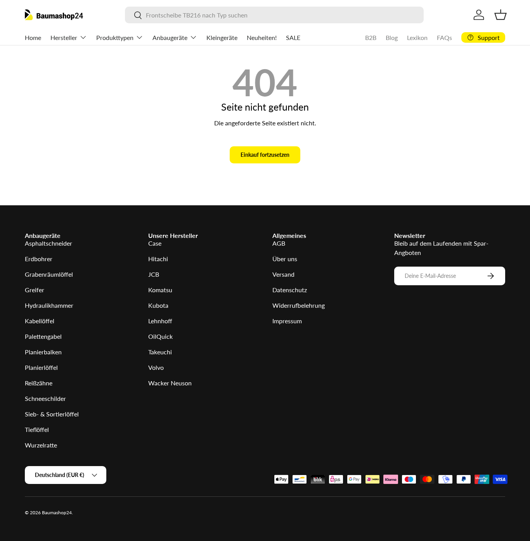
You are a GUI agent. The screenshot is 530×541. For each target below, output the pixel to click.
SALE (293, 37)
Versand (283, 274)
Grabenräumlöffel (49, 274)
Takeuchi (160, 351)
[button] (500, 14)
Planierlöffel (41, 367)
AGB (278, 243)
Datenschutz (289, 289)
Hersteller (63, 37)
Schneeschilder (45, 398)
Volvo (156, 367)
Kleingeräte (221, 37)
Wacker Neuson (170, 383)
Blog (392, 37)
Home (33, 37)
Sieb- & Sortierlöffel (52, 414)
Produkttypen (114, 37)
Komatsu (160, 289)
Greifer (34, 289)
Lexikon (417, 37)
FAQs (444, 37)
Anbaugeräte (169, 37)
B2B (370, 37)
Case (154, 243)
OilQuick (160, 336)
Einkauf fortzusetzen (265, 154)
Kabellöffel (39, 320)
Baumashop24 (57, 512)
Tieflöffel (37, 429)
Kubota (158, 305)
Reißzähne (38, 383)
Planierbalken (43, 351)
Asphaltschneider (48, 243)
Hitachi (158, 258)
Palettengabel (43, 336)
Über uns (284, 258)
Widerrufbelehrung (298, 305)
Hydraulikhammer (49, 305)
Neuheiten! (262, 37)
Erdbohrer (38, 258)
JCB (153, 274)
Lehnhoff (160, 320)
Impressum (287, 320)
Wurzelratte (41, 445)
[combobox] (274, 15)
